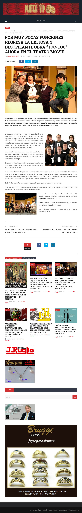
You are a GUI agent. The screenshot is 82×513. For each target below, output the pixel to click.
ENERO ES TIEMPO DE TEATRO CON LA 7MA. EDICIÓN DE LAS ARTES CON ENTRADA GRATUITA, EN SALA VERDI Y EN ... (65, 283)
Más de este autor (29, 258)
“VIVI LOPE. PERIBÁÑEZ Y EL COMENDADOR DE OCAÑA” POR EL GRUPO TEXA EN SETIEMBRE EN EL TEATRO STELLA (41, 328)
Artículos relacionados (14, 258)
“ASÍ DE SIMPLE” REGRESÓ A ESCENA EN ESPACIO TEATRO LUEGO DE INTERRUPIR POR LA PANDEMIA (65, 329)
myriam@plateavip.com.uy (71, 510)
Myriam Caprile (13, 56)
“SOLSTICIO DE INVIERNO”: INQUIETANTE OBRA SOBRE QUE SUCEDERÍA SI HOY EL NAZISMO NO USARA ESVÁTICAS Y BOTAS (16, 330)
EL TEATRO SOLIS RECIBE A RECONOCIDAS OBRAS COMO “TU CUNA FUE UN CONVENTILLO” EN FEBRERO (15, 295)
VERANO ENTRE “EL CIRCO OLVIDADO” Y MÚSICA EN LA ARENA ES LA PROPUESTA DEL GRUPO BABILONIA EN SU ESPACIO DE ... (41, 283)
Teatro (7, 28)
